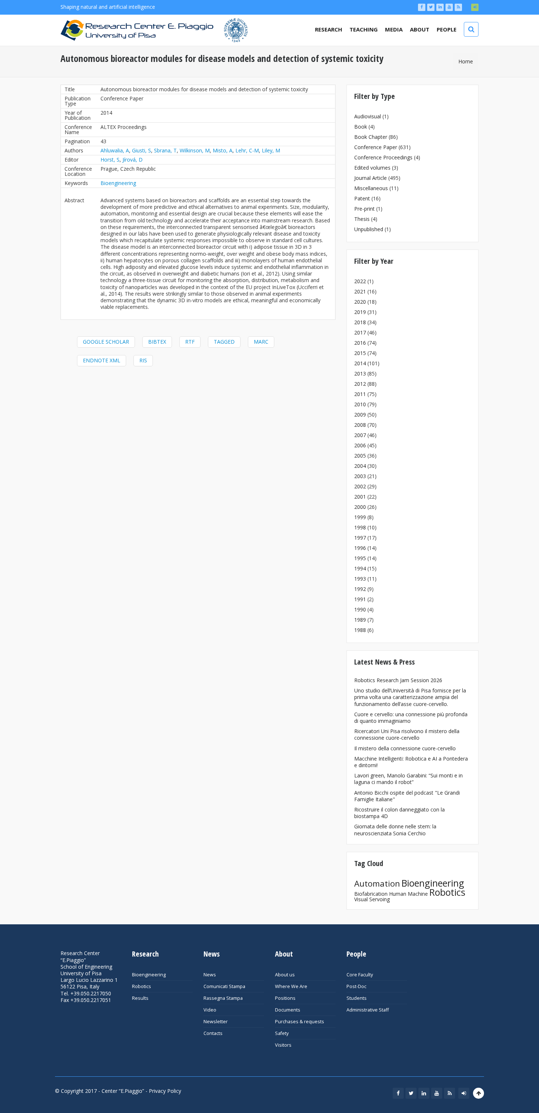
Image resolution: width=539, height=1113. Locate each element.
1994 (360, 568)
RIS (143, 360)
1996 (360, 547)
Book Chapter (370, 136)
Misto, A (222, 150)
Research (328, 29)
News (209, 975)
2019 (360, 311)
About (419, 29)
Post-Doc (356, 986)
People (446, 29)
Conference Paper (375, 147)
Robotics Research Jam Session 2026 (398, 680)
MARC (261, 341)
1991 (360, 599)
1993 (360, 578)
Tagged (224, 341)
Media (394, 29)
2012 (360, 383)
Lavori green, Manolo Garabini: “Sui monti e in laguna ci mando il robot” (408, 778)
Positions (285, 998)
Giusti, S (141, 150)
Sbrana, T (165, 150)
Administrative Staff (367, 1010)
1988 (360, 629)
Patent (362, 198)
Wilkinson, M (195, 150)
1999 (360, 517)
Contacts (213, 1033)
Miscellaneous (371, 188)
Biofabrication (371, 893)
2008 (360, 424)
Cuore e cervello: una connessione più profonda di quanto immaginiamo (410, 717)
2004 (360, 465)
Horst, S (110, 159)
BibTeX (157, 341)
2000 (360, 506)
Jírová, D (132, 159)
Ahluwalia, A (114, 150)
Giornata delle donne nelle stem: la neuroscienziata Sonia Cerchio (395, 829)
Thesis (362, 218)
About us (285, 975)
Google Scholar (106, 341)
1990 (360, 609)
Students (356, 998)
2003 (360, 476)
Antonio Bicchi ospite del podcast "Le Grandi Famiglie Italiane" (407, 796)
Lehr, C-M (247, 150)
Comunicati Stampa (224, 986)
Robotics (447, 892)
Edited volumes (372, 167)
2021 (360, 291)
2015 (360, 353)
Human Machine (408, 893)
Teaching (363, 29)
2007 (360, 435)
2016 (360, 342)
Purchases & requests (299, 1021)
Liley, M (271, 150)
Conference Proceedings (383, 157)
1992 (360, 588)
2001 (360, 496)
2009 (360, 414)
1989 (360, 619)
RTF (190, 341)
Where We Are (291, 986)
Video (209, 1010)
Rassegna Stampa (223, 998)
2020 (360, 301)
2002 (360, 486)
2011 (360, 394)
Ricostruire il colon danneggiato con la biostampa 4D (399, 813)
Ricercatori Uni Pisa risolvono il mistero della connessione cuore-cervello (406, 734)
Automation (377, 883)
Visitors (283, 1045)
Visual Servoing (372, 899)
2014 (360, 363)
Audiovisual (367, 116)
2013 (360, 373)
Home (465, 61)
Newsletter (215, 1021)
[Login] (474, 7)
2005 (360, 455)
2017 (360, 332)
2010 (360, 404)
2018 (360, 322)
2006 (360, 445)
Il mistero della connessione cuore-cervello (405, 748)
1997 (360, 537)
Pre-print (364, 208)
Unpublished (368, 229)
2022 (360, 281)
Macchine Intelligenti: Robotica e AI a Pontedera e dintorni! (411, 762)
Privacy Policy (165, 1090)
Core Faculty (359, 975)
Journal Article (370, 177)
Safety (282, 1033)
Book (360, 126)
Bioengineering (118, 183)
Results (140, 998)
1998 (360, 527)
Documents (287, 1010)
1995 (360, 558)
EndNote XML (101, 360)
